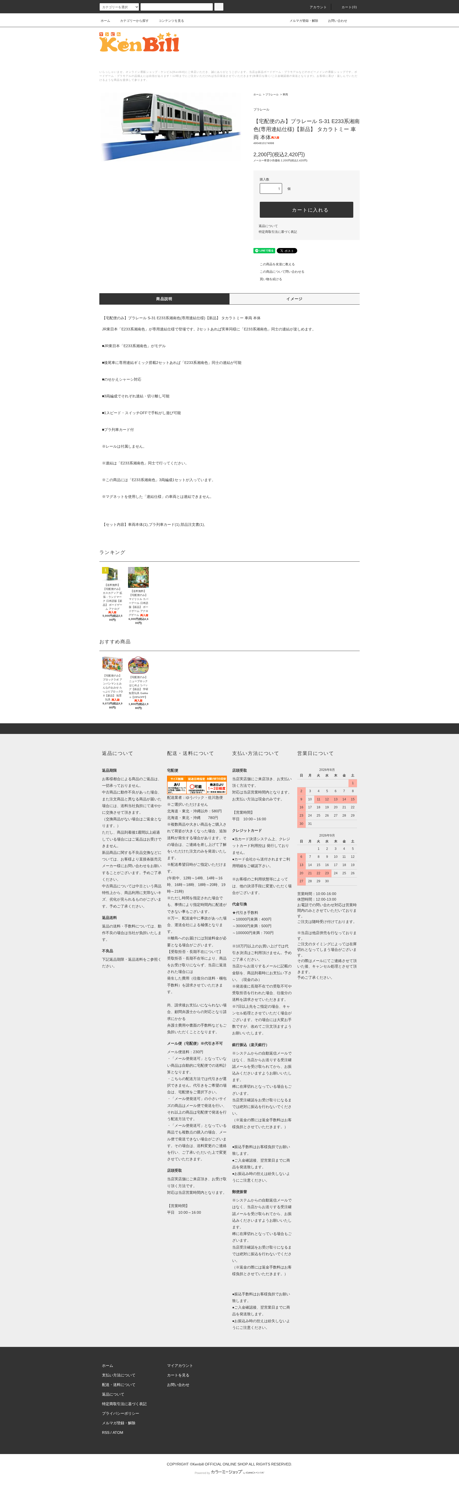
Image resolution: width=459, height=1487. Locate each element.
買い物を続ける (271, 279)
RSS (105, 1432)
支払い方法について (118, 1375)
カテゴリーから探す (134, 21)
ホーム (105, 21)
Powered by (202, 1473)
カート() (349, 7)
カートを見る (178, 1375)
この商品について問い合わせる (282, 272)
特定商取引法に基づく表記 (278, 232)
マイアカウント (180, 1365)
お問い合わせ (337, 21)
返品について (268, 226)
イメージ (294, 299)
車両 (285, 94)
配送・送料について (118, 1385)
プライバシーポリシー (120, 1413)
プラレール (272, 94)
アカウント (318, 7)
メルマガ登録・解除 (304, 21)
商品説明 (164, 299)
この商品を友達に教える (277, 264)
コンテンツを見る (171, 21)
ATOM (118, 1432)
